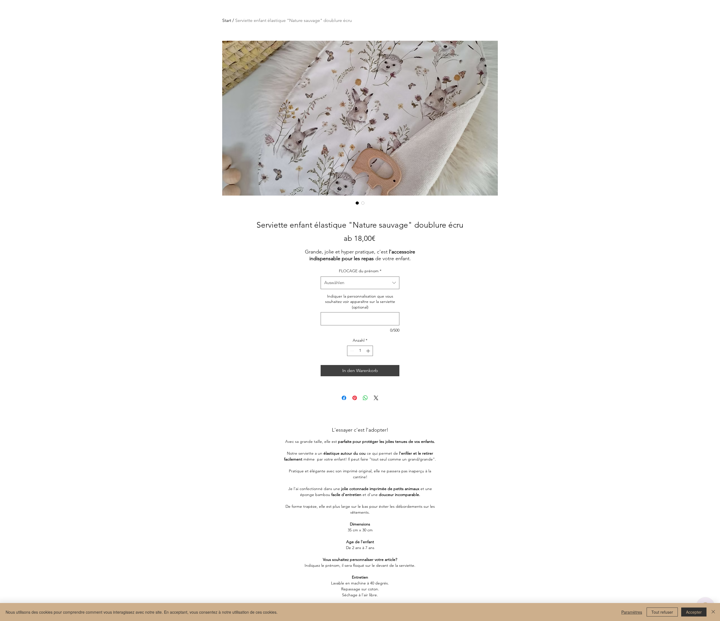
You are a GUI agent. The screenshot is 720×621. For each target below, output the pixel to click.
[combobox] (360, 282)
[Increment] (368, 351)
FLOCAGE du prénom (360, 270)
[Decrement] (351, 351)
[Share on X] (376, 398)
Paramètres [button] (631, 612)
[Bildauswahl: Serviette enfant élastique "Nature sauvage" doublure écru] (357, 203)
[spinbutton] (360, 351)
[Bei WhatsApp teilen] (365, 398)
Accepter (694, 612)
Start (226, 20)
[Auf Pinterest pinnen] (354, 398)
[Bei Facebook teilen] (344, 398)
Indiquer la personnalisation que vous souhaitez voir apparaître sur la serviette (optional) (360, 302)
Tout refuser (662, 612)
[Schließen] (713, 612)
